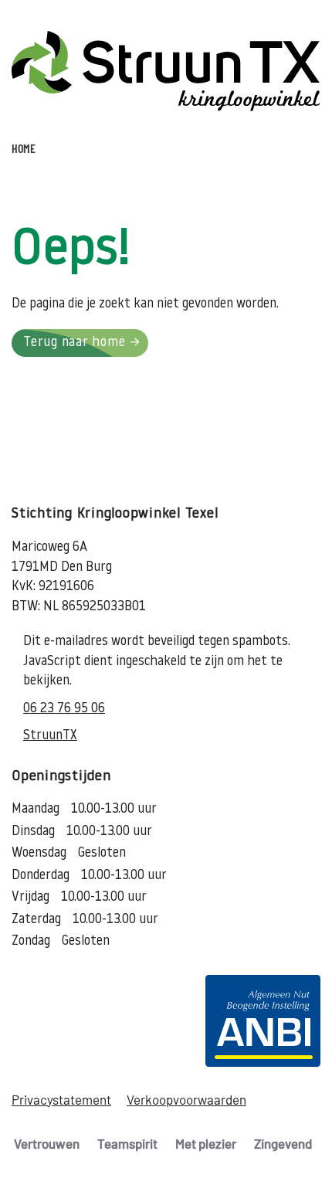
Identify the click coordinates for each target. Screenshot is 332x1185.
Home (24, 148)
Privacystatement (61, 1099)
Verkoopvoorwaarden (186, 1099)
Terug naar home (74, 342)
